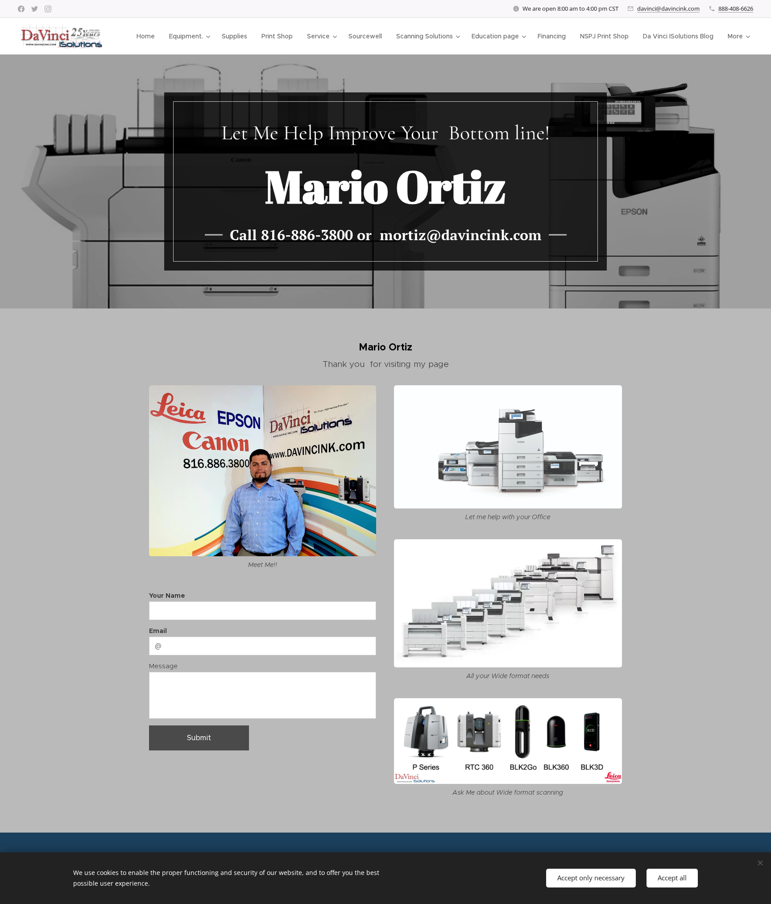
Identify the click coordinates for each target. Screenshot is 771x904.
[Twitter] (34, 9)
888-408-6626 (735, 8)
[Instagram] (48, 9)
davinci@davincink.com (668, 8)
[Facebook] (21, 9)
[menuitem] (148, 36)
